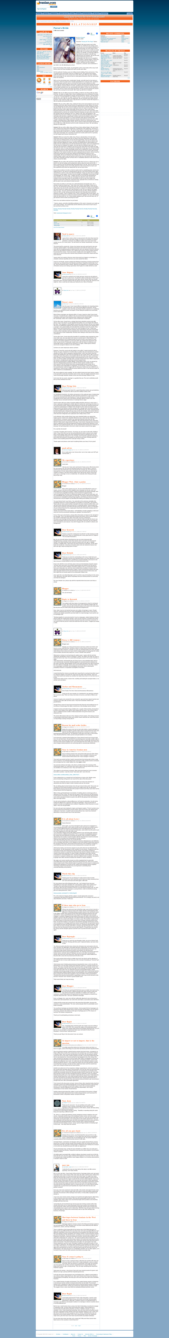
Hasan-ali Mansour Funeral (43, 58)
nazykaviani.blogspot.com (63, 213)
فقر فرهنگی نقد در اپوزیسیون (44, 34)
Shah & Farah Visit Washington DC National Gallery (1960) (44, 57)
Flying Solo (66, 290)
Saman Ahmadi (124, 38)
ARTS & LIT (64, 13)
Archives (58, 1334)
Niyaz (38, 66)
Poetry (68, 21)
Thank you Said (104, 41)
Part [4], (69, 209)
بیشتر (51, 45)
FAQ (85, 1335)
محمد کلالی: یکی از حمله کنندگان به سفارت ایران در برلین (106, 73)
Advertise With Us (89, 1334)
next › (76, 1325)
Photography (63, 21)
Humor (53, 21)
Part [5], (73, 209)
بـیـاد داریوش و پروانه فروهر (43, 55)
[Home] (46, 5)
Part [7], (81, 209)
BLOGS (96, 13)
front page (39, 82)
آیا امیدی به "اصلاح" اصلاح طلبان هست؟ (46, 40)
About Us (73, 1334)
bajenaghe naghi (67, 1166)
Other (72, 21)
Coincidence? (104, 37)
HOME (39, 13)
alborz (122, 41)
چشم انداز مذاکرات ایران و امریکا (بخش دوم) (45, 43)
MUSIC (46, 13)
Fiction (49, 21)
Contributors (66, 1334)
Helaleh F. (66, 1102)
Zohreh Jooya (40, 71)
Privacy (79, 1335)
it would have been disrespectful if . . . (109, 38)
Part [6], (77, 209)
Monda (65, 303)
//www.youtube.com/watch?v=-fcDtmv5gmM (65, 893)
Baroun (55, 222)
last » (79, 1325)
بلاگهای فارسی (49, 84)
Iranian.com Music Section (46, 72)
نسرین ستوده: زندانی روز (106, 54)
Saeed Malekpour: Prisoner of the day (105, 56)
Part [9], (90, 209)
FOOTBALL (87, 13)
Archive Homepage (92, 1335)
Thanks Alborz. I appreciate (107, 39)
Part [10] (94, 209)
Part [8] (85, 209)
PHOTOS (54, 13)
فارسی (130, 13)
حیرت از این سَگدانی (105, 40)
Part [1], (56, 209)
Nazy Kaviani (81, 37)
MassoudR (66, 235)
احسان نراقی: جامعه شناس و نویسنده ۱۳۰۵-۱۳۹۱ (106, 61)
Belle (38, 69)
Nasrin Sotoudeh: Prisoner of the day (105, 63)
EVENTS (104, 13)
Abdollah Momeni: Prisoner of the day (105, 69)
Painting (57, 21)
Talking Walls (57, 225)
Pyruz (38, 68)
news (49, 80)
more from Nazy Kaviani (59, 227)
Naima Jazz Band (41, 67)
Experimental (43, 21)
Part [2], (60, 209)
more (51, 60)
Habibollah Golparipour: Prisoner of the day (106, 76)
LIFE (72, 13)
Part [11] (56, 210)
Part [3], (64, 209)
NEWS (78, 13)
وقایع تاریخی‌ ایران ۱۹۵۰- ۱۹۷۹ (43, 54)
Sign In (39, 9)
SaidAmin (123, 39)
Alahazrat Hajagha (67, 449)
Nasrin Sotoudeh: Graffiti (106, 65)
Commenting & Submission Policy (104, 1334)
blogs (44, 80)
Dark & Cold (56, 223)
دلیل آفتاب (49, 38)
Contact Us (80, 1334)
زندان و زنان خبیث (47, 36)
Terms (73, 1335)
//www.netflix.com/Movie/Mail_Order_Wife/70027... (67, 774)
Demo (122, 37)
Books (38, 21)
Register (44, 9)
